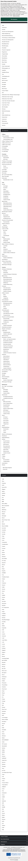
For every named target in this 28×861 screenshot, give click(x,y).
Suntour (3, 756)
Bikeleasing (4, 121)
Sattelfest (4, 70)
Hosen (3, 415)
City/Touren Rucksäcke (8, 345)
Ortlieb (3, 680)
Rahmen (5, 225)
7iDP (3, 479)
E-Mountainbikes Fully (7, 139)
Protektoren (4, 435)
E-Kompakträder (5, 149)
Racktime (4, 711)
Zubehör (5, 308)
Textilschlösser (6, 366)
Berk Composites (5, 505)
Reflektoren (5, 208)
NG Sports (4, 672)
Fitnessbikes (4, 171)
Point (3, 695)
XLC (3, 823)
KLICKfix (4, 621)
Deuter (3, 554)
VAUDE (3, 807)
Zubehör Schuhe (6, 452)
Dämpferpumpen (6, 332)
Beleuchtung (4, 201)
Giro (3, 593)
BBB (3, 501)
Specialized (4, 746)
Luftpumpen (4, 330)
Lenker (4, 233)
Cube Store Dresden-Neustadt (8, 100)
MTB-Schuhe (6, 444)
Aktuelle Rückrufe (5, 41)
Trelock (3, 778)
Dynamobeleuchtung (7, 204)
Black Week (4, 62)
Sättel (3, 254)
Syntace (3, 764)
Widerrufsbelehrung (6, 33)
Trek (3, 776)
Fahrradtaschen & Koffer (8, 313)
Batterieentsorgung (6, 111)
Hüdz (3, 609)
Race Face (4, 709)
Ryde (3, 727)
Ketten (4, 189)
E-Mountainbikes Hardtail (8, 137)
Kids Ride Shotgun (6, 619)
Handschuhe (4, 394)
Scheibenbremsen (7, 218)
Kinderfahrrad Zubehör (6, 327)
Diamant (3, 556)
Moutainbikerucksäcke (8, 340)
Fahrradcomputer (7, 287)
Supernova (4, 760)
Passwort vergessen (6, 49)
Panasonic (4, 682)
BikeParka (4, 509)
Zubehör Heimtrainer (7, 325)
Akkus (4, 294)
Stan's (3, 754)
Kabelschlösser (6, 361)
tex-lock (3, 770)
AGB (3, 25)
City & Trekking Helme (7, 403)
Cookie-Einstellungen (22, 850)
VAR (3, 803)
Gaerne (3, 585)
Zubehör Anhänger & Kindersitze (10, 274)
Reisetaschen (6, 349)
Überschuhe (5, 449)
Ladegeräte (5, 298)
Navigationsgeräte (7, 289)
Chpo (3, 536)
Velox (3, 811)
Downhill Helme (6, 405)
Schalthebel (5, 196)
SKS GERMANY (5, 739)
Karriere (3, 125)
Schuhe (3, 439)
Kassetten (5, 187)
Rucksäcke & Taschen (6, 337)
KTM (3, 629)
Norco (3, 674)
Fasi (3, 574)
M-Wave (3, 648)
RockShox (4, 721)
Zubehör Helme (6, 413)
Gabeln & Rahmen (6, 223)
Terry (3, 768)
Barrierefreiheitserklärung (7, 35)
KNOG (3, 625)
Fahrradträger (6, 311)
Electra (3, 564)
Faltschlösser (6, 359)
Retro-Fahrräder (5, 176)
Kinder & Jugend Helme (8, 408)
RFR (3, 715)
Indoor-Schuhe (6, 442)
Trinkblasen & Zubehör (8, 320)
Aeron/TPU (4, 487)
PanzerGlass (4, 684)
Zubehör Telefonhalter (7, 380)
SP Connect (4, 743)
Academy (4, 483)
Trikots (4, 432)
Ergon (3, 568)
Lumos (3, 644)
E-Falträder (4, 148)
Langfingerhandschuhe (8, 398)
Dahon (3, 552)
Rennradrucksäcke (7, 344)
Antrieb (3, 184)
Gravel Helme (6, 406)
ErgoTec (3, 570)
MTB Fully (5, 159)
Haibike (3, 595)
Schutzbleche (5, 259)
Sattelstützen (4, 256)
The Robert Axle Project (7, 772)
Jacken (3, 425)
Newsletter (4, 47)
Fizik (3, 581)
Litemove (4, 636)
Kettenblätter (6, 191)
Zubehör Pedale (6, 242)
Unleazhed (4, 792)
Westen (3, 464)
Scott (3, 731)
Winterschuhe (6, 451)
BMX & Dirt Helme (7, 401)
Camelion (4, 530)
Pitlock (3, 693)
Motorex (3, 664)
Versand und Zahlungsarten (7, 31)
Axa (3, 497)
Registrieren (4, 51)
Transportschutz (6, 315)
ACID (3, 485)
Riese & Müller (5, 719)
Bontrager (4, 515)
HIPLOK (3, 605)
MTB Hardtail (6, 157)
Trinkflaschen (6, 322)
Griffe (4, 232)
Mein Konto (4, 88)
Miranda (3, 662)
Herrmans (4, 603)
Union (3, 788)
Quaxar (3, 707)
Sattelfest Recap (5, 72)
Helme (3, 399)
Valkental (4, 801)
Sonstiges (4, 373)
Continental (4, 542)
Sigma (3, 737)
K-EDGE (3, 613)
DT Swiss (4, 560)
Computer (4, 286)
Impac (3, 611)
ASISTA (3, 493)
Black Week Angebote (7, 467)
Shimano (4, 735)
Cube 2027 (5, 469)
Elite (3, 566)
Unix (3, 790)
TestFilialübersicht (5, 76)
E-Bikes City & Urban (6, 144)
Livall (3, 638)
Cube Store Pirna (5, 104)
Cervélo (3, 534)
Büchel (3, 523)
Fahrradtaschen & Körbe (7, 301)
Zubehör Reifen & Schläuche (9, 252)
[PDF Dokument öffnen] (14, 854)
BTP (3, 521)
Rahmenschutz (5, 335)
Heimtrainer (4, 323)
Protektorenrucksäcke (7, 342)
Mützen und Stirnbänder (7, 434)
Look (3, 642)
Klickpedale (5, 240)
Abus (3, 481)
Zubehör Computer (7, 291)
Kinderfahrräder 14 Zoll (8, 179)
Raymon (3, 713)
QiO (3, 705)
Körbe (4, 306)
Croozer (3, 548)
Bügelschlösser (6, 357)
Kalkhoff (3, 615)
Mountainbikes (5, 155)
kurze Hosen (6, 420)
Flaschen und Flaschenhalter (8, 316)
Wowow (3, 819)
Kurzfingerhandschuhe (8, 396)
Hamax (3, 597)
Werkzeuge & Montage (6, 264)
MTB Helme (5, 410)
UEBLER (4, 786)
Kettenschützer (6, 192)
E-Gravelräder (5, 146)
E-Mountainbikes (5, 136)
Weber (3, 815)
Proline (3, 699)
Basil (3, 499)
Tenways (4, 766)
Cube (3, 550)
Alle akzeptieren (14, 19)
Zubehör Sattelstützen (7, 257)
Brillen (3, 388)
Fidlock (3, 578)
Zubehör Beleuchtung (7, 209)
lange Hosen (6, 422)
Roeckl (3, 723)
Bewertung (4, 60)
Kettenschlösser (6, 363)
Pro (2, 697)
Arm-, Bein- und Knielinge (7, 386)
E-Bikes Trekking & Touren (7, 141)
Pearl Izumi (4, 688)
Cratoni (3, 546)
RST (3, 725)
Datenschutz (4, 117)
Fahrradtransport (5, 310)
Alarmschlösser (6, 356)
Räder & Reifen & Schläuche (8, 244)
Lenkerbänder (6, 235)
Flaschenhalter (6, 221)
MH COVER (4, 660)
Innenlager (5, 185)
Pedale (3, 237)
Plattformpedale (6, 238)
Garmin (3, 589)
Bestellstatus (4, 58)
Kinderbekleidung (5, 427)
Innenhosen (5, 418)
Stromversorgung (5, 376)
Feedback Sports (5, 576)
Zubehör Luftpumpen (7, 333)
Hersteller (4, 84)
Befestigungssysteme (7, 303)
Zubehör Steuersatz (7, 262)
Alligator (3, 489)
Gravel (4, 166)
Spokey (3, 748)
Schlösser (4, 354)
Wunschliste (4, 56)
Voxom (3, 813)
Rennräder (4, 172)
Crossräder (4, 169)
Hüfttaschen (5, 351)
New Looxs (4, 670)
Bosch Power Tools (6, 519)
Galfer (3, 587)
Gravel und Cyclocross (6, 164)
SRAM (3, 752)
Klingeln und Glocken (6, 328)
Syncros (3, 762)
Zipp (3, 829)
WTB (3, 821)
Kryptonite (4, 627)
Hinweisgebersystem (13, 850)
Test (3, 74)
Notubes (3, 678)
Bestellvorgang (5, 45)
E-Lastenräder (5, 151)
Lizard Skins (4, 640)
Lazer (3, 631)
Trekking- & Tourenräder (7, 161)
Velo (3, 809)
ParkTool (4, 686)
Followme (4, 583)
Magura (3, 652)
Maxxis (3, 656)
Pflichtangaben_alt (6, 68)
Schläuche (5, 249)
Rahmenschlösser (7, 364)
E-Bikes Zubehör (5, 292)
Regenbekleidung (5, 437)
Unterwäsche (4, 463)
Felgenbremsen (6, 216)
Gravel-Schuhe (6, 440)
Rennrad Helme (6, 411)
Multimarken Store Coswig (7, 96)
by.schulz (4, 528)
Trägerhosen (6, 423)
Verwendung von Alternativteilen (8, 37)
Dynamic (4, 562)
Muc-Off (3, 668)
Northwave (4, 676)
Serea (3, 733)
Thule (3, 774)
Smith (3, 741)
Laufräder (5, 245)
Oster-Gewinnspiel (6, 66)
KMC (3, 623)
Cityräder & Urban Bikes (7, 162)
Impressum (4, 27)
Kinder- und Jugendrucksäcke (9, 339)
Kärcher (3, 617)
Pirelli (3, 691)
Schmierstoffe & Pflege (6, 369)
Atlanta (3, 495)
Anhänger (5, 270)
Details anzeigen (16, 15)
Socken (3, 454)
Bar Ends (5, 230)
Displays (5, 296)
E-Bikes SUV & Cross (6, 142)
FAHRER (4, 572)
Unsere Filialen (5, 90)
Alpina (3, 491)
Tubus (3, 780)
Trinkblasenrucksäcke (7, 347)
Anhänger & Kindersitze (7, 269)
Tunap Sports (5, 784)
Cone (3, 540)
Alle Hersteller (5, 106)
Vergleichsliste (5, 53)
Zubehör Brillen (6, 393)
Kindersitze (5, 272)
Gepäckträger (5, 227)
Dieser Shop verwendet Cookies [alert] (9, 1)
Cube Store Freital (6, 102)
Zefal (3, 827)
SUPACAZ (4, 758)
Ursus (3, 794)
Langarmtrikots (6, 461)
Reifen (4, 247)
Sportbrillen (5, 391)
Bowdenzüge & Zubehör (7, 211)
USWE (3, 796)
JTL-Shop (16, 859)
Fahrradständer (5, 299)
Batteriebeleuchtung (7, 203)
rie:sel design (4, 717)
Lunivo (3, 646)
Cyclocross (5, 167)
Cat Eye (3, 532)
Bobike (3, 513)
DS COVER (4, 558)
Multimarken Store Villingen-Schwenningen (11, 94)
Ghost (3, 591)
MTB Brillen (5, 389)
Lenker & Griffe (5, 228)
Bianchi (3, 507)
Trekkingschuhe (6, 447)
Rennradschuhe (6, 446)
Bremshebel (5, 215)
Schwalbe (4, 729)
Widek (3, 817)
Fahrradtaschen (6, 304)
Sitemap (3, 108)
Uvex (3, 798)
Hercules (4, 601)
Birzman (3, 511)
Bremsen (4, 213)
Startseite (4, 82)
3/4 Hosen (5, 417)
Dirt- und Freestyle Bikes (7, 174)
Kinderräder (4, 178)
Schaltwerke (5, 197)
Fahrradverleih (5, 123)
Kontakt (3, 29)
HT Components (5, 607)
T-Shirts (3, 456)
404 (3, 92)
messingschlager (5, 658)
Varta (3, 805)
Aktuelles (4, 86)
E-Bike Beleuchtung (7, 206)
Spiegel (3, 374)
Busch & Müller (5, 526)
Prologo (3, 701)
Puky (3, 703)
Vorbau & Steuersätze (6, 261)
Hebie (3, 599)
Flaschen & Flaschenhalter (7, 220)
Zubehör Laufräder (7, 250)
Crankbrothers (5, 544)
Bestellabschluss (5, 43)
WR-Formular (5, 80)
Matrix (3, 654)
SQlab (3, 750)
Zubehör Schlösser (7, 368)
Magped (3, 650)
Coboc (3, 538)
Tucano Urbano (5, 782)
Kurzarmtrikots (6, 459)
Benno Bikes (4, 503)
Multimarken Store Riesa (7, 98)
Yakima (3, 825)
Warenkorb (4, 78)
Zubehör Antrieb (6, 199)
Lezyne (3, 633)
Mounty (3, 666)
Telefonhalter (4, 378)
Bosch (3, 517)
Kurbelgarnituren (6, 194)
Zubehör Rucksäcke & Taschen (9, 352)
